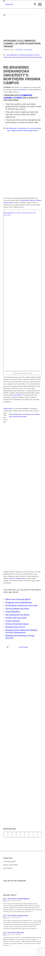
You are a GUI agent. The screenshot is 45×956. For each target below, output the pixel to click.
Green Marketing (12, 611)
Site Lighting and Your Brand (17, 614)
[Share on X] (10, 834)
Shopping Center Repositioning (18, 602)
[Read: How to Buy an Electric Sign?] (5, 934)
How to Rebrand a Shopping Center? (18, 915)
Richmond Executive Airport (17, 623)
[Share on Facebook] (5, 834)
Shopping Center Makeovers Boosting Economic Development (21, 631)
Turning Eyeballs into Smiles (17, 608)
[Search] (34, 4)
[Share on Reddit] (35, 834)
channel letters (22, 89)
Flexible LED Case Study (15, 617)
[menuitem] (34, 4)
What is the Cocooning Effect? (18, 599)
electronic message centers (17, 578)
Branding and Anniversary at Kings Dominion (19, 636)
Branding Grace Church (15, 626)
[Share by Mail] (39, 834)
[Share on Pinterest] (18, 834)
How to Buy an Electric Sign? (16, 932)
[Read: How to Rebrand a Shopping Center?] (5, 917)
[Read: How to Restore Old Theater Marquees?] (5, 900)
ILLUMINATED (26, 95)
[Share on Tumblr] (27, 834)
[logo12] (18, 4)
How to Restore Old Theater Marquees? (19, 898)
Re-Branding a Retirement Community (21, 605)
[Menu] (39, 4)
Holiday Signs (19, 49)
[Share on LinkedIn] (23, 834)
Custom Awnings (12, 620)
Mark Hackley (29, 49)
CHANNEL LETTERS (12, 97)
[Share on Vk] (31, 834)
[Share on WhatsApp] (14, 834)
